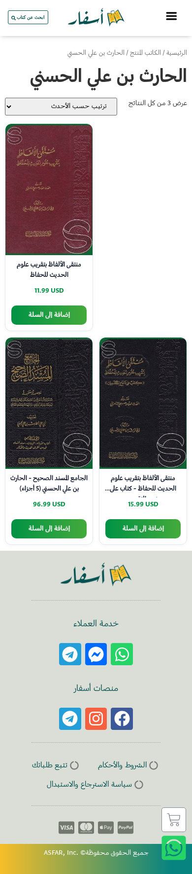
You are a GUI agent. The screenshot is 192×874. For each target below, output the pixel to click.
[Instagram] (96, 719)
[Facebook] (122, 719)
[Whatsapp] (122, 654)
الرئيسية (176, 53)
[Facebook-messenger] (96, 654)
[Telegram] (70, 654)
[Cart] (173, 819)
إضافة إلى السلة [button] (49, 315)
